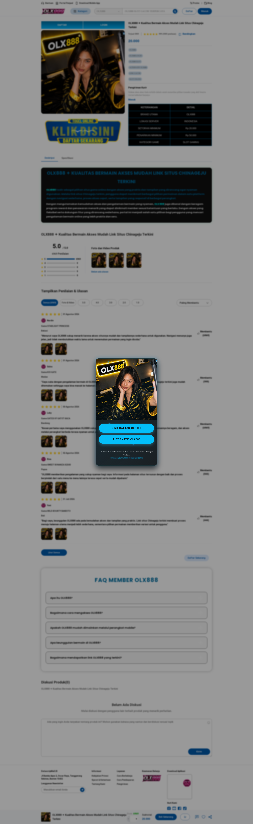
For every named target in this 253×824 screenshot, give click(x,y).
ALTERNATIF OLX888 (127, 439)
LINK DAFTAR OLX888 (126, 428)
